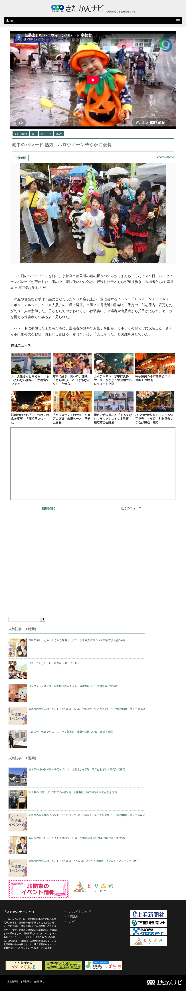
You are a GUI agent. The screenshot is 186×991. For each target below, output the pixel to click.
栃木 (34, 133)
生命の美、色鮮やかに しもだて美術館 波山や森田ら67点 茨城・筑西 (71, 731)
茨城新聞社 (39, 981)
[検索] (42, 619)
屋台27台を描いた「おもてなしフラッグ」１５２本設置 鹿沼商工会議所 (113, 418)
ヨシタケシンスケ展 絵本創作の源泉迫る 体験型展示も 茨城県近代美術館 (73, 685)
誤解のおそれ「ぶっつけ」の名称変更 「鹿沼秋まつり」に (30, 418)
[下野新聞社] (148, 926)
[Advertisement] (93, 559)
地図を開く (48, 508)
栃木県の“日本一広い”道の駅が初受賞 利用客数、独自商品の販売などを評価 (73, 792)
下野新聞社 (26, 981)
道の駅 (59, 133)
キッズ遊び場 (20, 133)
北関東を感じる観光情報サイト (120, 11)
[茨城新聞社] (148, 934)
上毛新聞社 (12, 981)
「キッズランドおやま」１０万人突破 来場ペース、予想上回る (71, 418)
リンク (72, 921)
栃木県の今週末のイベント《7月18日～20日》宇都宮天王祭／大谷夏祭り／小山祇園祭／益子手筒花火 (87, 708)
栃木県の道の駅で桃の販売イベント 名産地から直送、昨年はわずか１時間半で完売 (77, 769)
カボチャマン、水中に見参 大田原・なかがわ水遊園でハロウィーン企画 (113, 380)
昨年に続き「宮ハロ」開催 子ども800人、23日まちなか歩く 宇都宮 (71, 380)
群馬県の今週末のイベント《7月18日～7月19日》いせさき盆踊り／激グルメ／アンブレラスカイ (84, 860)
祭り (43, 133)
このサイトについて (79, 911)
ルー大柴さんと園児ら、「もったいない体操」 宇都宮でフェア (30, 380)
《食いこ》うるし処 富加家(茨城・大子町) (54, 663)
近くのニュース (131, 508)
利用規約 (73, 916)
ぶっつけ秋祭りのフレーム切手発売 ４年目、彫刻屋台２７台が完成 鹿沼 (154, 418)
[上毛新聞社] (148, 917)
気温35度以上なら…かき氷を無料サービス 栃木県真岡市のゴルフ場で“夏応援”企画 (77, 640)
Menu (9, 20)
